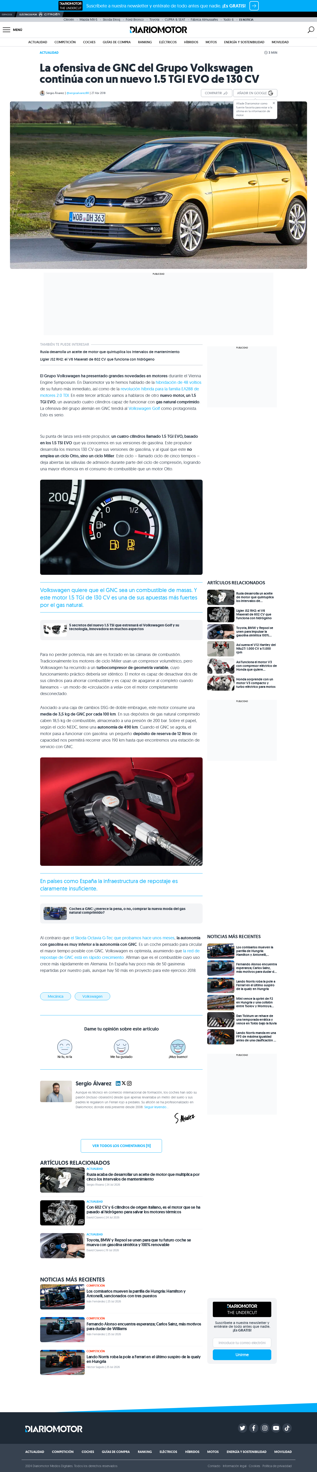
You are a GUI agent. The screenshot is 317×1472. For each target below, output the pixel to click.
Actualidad (37, 42)
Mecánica (55, 996)
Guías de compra (117, 42)
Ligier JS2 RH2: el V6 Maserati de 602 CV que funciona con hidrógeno (97, 359)
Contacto (214, 1466)
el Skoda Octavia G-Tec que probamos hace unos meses (123, 937)
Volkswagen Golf (144, 408)
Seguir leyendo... (156, 1107)
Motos (211, 42)
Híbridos (191, 42)
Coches (89, 42)
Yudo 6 (228, 19)
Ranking (145, 42)
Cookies (254, 1466)
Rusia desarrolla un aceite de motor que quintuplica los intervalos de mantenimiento (110, 352)
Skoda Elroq (111, 19)
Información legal (235, 1466)
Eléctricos (168, 42)
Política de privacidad (277, 1466)
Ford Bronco (135, 19)
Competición (65, 42)
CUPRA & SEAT (175, 19)
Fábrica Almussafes (204, 19)
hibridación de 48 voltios (178, 382)
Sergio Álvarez (55, 93)
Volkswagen (55, 589)
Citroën (69, 19)
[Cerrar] (274, 103)
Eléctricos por (28, 14)
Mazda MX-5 (88, 19)
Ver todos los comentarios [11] (121, 1145)
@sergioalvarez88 (78, 93)
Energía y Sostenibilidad (244, 42)
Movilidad (280, 42)
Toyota (154, 19)
